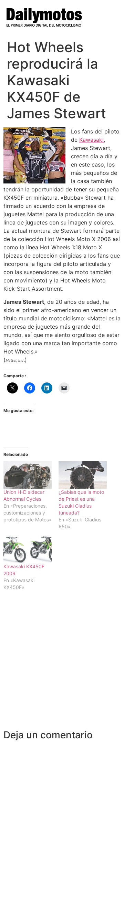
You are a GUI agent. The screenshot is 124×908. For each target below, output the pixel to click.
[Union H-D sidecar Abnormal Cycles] (27, 475)
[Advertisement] (62, 664)
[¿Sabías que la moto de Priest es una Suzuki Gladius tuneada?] (83, 475)
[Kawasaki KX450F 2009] (27, 549)
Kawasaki (91, 139)
